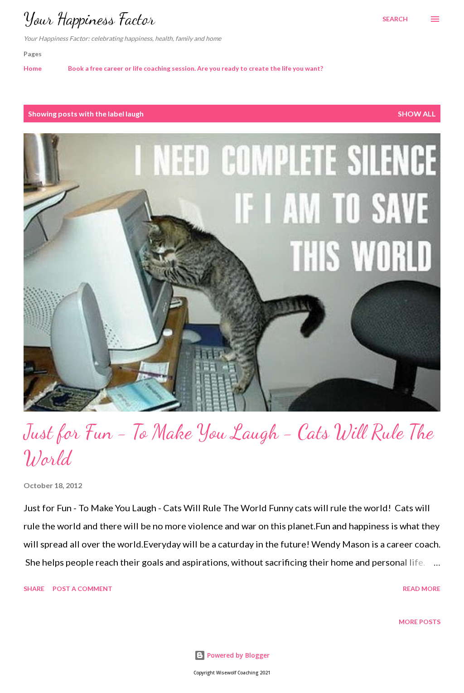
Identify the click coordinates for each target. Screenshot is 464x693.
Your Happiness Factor (89, 19)
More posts (419, 621)
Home (33, 68)
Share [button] (34, 588)
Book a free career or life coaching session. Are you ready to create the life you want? (195, 68)
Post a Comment (82, 588)
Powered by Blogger (237, 655)
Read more (421, 588)
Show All (417, 113)
